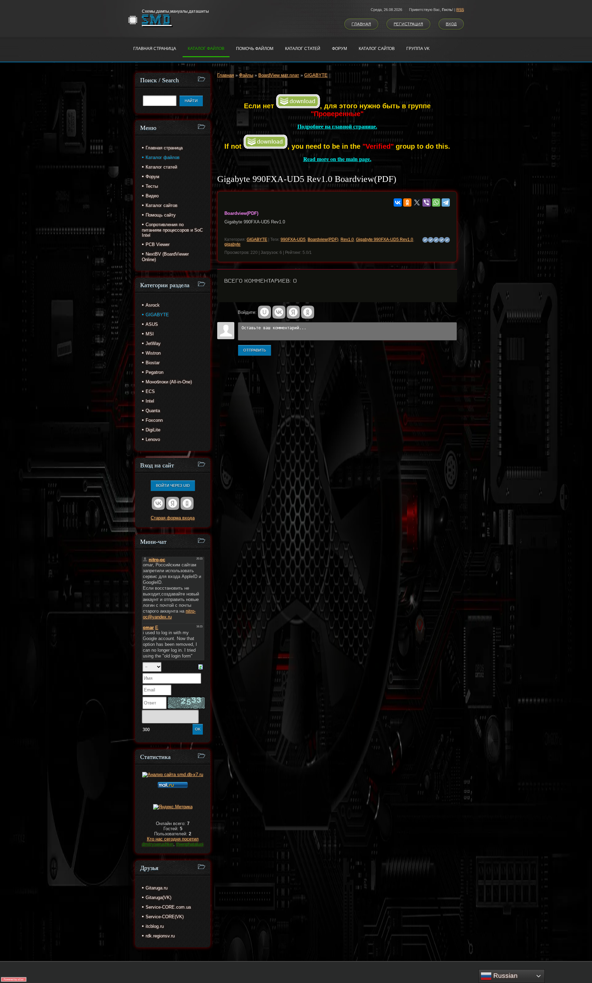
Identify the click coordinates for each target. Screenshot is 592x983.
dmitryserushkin (157, 844)
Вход (451, 24)
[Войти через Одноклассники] (307, 312)
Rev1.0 (347, 239)
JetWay (153, 343)
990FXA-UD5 (293, 239)
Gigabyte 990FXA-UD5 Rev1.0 (384, 239)
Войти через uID (173, 485)
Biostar (153, 362)
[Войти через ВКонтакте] (278, 312)
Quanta (153, 410)
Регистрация (408, 24)
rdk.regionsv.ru (160, 935)
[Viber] (426, 202)
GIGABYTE (316, 75)
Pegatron (154, 372)
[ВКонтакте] (398, 202)
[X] (417, 202)
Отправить (254, 350)
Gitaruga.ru (157, 887)
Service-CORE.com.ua (168, 907)
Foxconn (154, 420)
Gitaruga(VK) (158, 897)
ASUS (152, 324)
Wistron (153, 353)
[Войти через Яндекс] (293, 312)
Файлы (246, 75)
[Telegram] (446, 202)
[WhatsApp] (436, 202)
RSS (460, 10)
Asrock (153, 305)
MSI (150, 333)
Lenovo (153, 439)
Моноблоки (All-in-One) (169, 381)
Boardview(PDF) (323, 239)
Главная (361, 24)
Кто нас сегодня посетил (173, 838)
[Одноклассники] (407, 202)
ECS (150, 391)
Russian (505, 975)
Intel (150, 401)
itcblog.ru (155, 926)
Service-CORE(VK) (165, 916)
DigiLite (153, 429)
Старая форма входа (173, 517)
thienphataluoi (190, 844)
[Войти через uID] (264, 312)
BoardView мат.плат (278, 75)
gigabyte (232, 244)
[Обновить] (200, 666)
